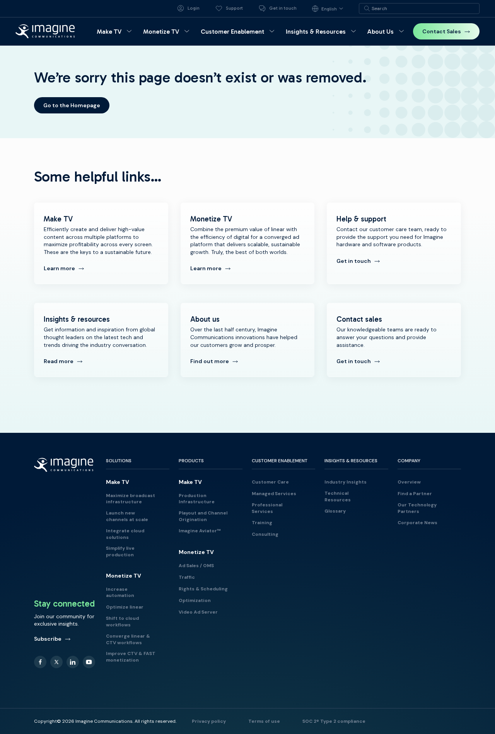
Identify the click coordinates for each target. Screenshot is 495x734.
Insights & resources (101, 340)
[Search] (367, 8)
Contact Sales (441, 31)
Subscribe (47, 639)
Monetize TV (247, 243)
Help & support (394, 243)
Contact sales (394, 340)
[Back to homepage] (45, 31)
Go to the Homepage (71, 105)
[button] (115, 31)
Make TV (101, 243)
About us (247, 340)
